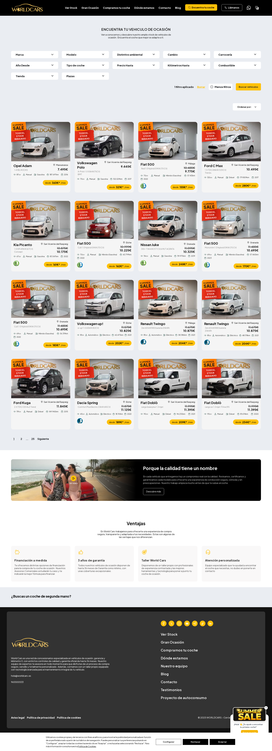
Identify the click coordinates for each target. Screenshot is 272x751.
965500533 (17, 682)
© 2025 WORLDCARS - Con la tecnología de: (222, 717)
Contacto (165, 7)
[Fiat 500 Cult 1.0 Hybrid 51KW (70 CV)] (104, 220)
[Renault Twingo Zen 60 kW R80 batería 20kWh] (167, 299)
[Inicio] (27, 8)
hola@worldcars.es (21, 675)
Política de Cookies (87, 746)
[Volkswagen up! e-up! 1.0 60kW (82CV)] (104, 299)
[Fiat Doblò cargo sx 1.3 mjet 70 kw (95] (231, 378)
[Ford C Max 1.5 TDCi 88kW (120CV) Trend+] (231, 141)
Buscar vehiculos (248, 86)
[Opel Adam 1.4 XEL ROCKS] (40, 141)
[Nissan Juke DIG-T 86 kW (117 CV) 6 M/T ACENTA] (167, 220)
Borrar (201, 86)
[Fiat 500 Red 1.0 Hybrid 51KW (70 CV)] (167, 141)
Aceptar (222, 742)
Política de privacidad (41, 717)
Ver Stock (71, 7)
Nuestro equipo (174, 666)
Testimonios (171, 690)
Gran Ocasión (90, 7)
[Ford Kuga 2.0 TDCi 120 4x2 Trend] (40, 378)
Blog (178, 7)
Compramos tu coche (116, 7)
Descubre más (153, 491)
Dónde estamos (144, 7)
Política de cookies (69, 717)
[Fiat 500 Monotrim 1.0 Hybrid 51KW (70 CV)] (231, 220)
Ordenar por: (244, 106)
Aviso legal (18, 717)
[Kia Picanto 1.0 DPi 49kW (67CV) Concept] (40, 220)
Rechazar (195, 742)
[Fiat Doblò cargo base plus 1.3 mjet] (167, 378)
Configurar (168, 742)
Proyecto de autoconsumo (184, 698)
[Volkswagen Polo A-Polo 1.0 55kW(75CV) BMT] (104, 140)
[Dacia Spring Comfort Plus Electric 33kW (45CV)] (104, 378)
